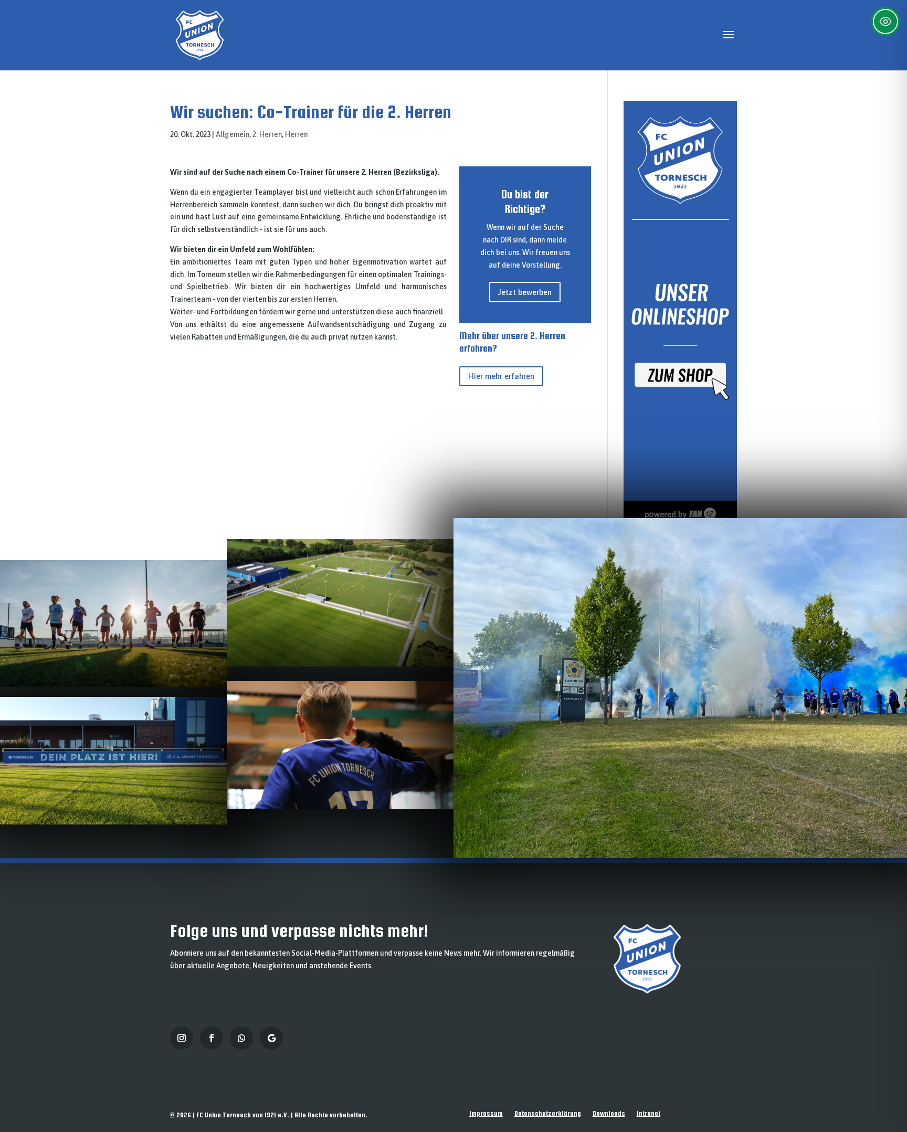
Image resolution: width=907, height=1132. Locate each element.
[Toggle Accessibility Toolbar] (885, 21)
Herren (296, 134)
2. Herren (267, 134)
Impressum (486, 1113)
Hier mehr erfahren (501, 376)
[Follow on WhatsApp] (241, 1038)
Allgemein (232, 134)
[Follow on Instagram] (181, 1038)
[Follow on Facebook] (211, 1038)
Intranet (648, 1113)
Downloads (609, 1113)
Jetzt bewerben (525, 292)
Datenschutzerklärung (547, 1113)
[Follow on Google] (271, 1038)
